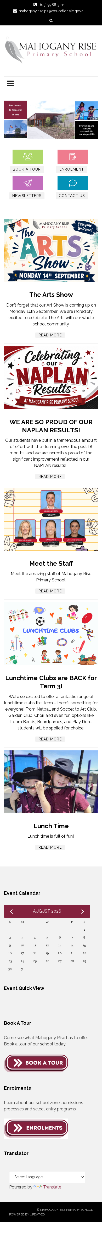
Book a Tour (27, 169)
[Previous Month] (11, 911)
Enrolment (71, 169)
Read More (50, 335)
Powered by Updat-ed (27, 1214)
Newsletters (26, 196)
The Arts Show (51, 294)
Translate (52, 1187)
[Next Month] (83, 911)
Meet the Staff (51, 563)
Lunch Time (51, 826)
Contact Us (72, 196)
